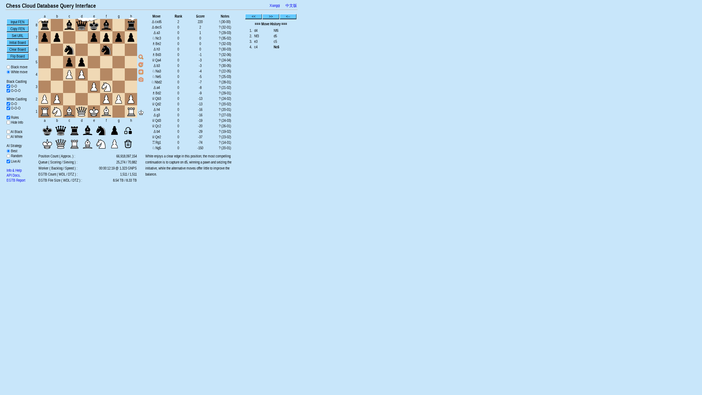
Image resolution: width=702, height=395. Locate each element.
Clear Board (17, 49)
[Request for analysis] (141, 57)
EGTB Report (16, 180)
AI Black (16, 131)
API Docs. (14, 175)
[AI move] (141, 72)
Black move (18, 67)
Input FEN (17, 22)
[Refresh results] (141, 64)
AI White (16, 136)
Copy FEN (17, 29)
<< (253, 16)
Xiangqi (275, 5)
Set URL (17, 35)
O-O (13, 86)
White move (18, 72)
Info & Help (14, 170)
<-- (288, 16)
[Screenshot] (141, 79)
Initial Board (17, 42)
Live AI (15, 161)
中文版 (291, 5)
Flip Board (17, 56)
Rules (14, 117)
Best (13, 151)
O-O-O (15, 90)
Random (16, 156)
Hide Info (16, 122)
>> (271, 16)
